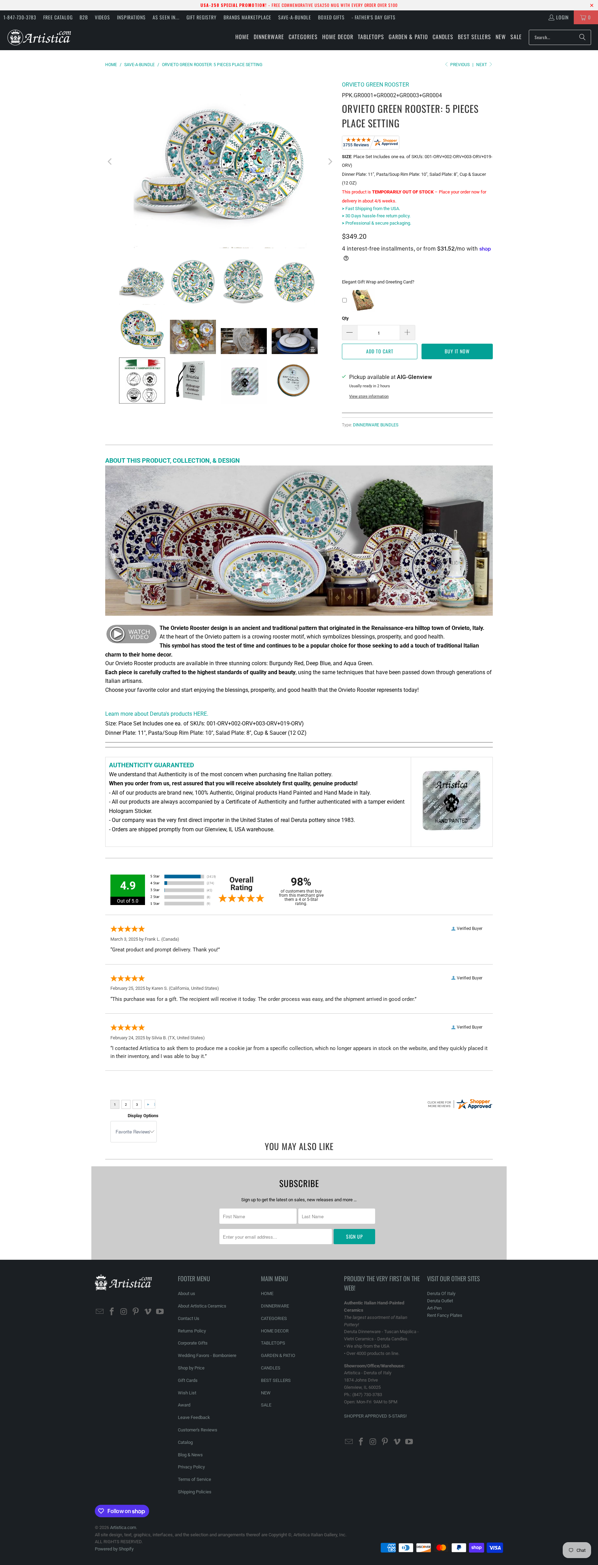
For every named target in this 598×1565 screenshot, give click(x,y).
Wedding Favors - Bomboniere (207, 1355)
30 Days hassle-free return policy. (376, 215)
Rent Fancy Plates (444, 1315)
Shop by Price (191, 1367)
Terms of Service (194, 1479)
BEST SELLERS (276, 1380)
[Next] (329, 161)
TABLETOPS (273, 1343)
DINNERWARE (275, 1306)
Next (482, 64)
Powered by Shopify (114, 1549)
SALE (266, 1405)
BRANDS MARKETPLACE (247, 17)
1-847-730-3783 (19, 17)
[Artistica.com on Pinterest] (136, 1312)
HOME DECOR (275, 1330)
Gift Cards (188, 1380)
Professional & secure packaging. (376, 223)
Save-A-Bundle (294, 17)
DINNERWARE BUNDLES (375, 425)
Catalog (185, 1442)
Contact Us (188, 1318)
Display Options (143, 1115)
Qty (345, 318)
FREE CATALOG (58, 17)
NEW (266, 1392)
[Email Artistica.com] (100, 1312)
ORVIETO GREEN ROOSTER (375, 84)
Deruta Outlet (440, 1300)
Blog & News (190, 1454)
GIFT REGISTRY (202, 17)
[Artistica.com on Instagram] (124, 1312)
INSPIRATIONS (131, 17)
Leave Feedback (194, 1417)
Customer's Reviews (197, 1429)
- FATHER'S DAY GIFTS (374, 17)
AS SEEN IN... (166, 17)
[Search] (582, 37)
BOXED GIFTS (331, 17)
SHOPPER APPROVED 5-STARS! (375, 1416)
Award (184, 1405)
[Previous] (110, 161)
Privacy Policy (191, 1466)
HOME (267, 1293)
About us (186, 1293)
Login (562, 17)
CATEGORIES (274, 1318)
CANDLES (270, 1367)
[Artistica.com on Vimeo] (148, 1312)
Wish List (187, 1392)
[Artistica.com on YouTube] (160, 1312)
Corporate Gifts (193, 1343)
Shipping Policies (194, 1491)
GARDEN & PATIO (278, 1355)
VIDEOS (102, 17)
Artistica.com (123, 1527)
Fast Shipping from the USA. (371, 208)
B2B (84, 17)
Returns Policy (192, 1330)
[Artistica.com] (39, 37)
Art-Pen (434, 1308)
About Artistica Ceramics (202, 1306)
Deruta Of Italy (441, 1293)
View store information (369, 396)
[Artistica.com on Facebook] (112, 1312)
